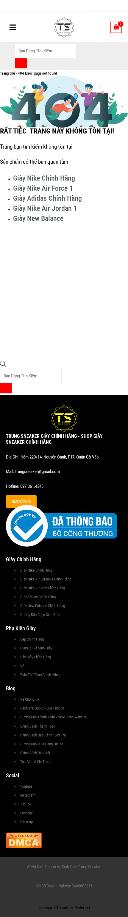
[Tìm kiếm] (21, 63)
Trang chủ (7, 73)
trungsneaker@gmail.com (37, 471)
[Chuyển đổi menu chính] (13, 27)
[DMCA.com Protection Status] (24, 839)
